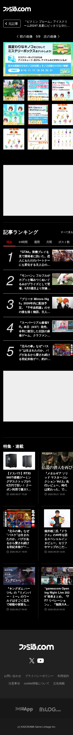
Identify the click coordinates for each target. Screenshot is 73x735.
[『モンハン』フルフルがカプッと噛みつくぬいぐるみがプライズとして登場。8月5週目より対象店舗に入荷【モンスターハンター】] (62, 279)
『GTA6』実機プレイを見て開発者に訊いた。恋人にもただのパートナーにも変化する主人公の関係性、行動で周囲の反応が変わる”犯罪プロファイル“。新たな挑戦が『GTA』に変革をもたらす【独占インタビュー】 (34, 258)
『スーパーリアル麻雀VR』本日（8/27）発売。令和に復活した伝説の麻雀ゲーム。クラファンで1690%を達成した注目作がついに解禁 (34, 328)
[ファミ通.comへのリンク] (17, 9)
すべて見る (67, 232)
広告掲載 (59, 683)
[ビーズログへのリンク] (50, 709)
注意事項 (14, 683)
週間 (37, 242)
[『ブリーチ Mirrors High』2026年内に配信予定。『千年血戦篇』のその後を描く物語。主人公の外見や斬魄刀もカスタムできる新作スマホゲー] (62, 303)
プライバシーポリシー (39, 676)
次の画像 (50, 36)
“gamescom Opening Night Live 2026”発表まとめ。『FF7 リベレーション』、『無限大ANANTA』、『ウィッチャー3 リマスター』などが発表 (57, 596)
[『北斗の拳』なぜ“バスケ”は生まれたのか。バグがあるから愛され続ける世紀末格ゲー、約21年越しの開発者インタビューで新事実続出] (62, 350)
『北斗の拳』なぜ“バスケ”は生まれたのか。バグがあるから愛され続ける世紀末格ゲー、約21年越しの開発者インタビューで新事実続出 (34, 352)
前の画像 (26, 36)
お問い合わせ (12, 676)
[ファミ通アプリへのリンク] (24, 709)
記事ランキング (20, 232)
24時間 (23, 242)
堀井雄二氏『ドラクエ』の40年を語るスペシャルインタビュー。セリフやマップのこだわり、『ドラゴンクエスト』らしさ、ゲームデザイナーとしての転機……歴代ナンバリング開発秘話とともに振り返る (56, 539)
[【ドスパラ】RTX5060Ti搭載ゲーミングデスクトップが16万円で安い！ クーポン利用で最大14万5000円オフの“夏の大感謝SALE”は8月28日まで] (19, 461)
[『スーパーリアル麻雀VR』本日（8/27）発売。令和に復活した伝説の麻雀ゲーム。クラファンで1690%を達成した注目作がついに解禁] (62, 326)
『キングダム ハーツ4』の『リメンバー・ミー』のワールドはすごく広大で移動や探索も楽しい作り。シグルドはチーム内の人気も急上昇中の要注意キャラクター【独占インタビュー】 (18, 596)
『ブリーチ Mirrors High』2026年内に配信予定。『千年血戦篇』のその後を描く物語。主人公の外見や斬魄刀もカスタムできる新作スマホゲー (34, 305)
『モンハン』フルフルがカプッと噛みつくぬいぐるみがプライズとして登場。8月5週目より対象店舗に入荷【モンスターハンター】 (34, 281)
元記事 (13, 23)
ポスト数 (64, 242)
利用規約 (63, 676)
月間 (49, 242)
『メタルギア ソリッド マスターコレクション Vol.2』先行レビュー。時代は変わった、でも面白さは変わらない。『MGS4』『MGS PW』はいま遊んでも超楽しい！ (56, 481)
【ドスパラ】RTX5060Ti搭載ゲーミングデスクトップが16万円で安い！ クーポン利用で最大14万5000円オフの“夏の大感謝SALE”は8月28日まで (19, 481)
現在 (9, 242)
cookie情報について (36, 683)
